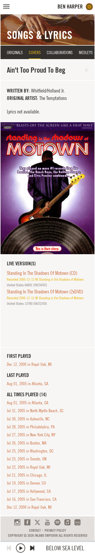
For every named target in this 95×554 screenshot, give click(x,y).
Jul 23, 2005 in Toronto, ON (26, 458)
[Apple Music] (67, 522)
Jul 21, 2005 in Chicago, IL (27, 475)
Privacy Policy (55, 530)
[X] (37, 522)
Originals (15, 52)
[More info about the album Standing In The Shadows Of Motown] (47, 188)
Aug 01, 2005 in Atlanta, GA (27, 383)
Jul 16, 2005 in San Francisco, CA (31, 499)
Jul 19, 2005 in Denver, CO (26, 483)
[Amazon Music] (77, 522)
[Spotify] (57, 522)
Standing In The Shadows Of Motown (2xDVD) (45, 291)
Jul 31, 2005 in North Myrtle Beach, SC (35, 410)
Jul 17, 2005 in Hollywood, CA (29, 491)
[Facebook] (27, 522)
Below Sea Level (65, 548)
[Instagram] (17, 522)
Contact (35, 530)
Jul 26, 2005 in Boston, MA (26, 443)
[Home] (75, 6)
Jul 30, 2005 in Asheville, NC (28, 418)
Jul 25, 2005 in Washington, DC (30, 451)
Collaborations (60, 52)
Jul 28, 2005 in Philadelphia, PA (31, 426)
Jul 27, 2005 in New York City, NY (31, 434)
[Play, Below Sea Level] (20, 548)
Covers (35, 52)
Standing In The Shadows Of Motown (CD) (42, 273)
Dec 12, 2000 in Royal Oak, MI (29, 364)
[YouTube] (47, 522)
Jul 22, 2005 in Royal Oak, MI (28, 467)
